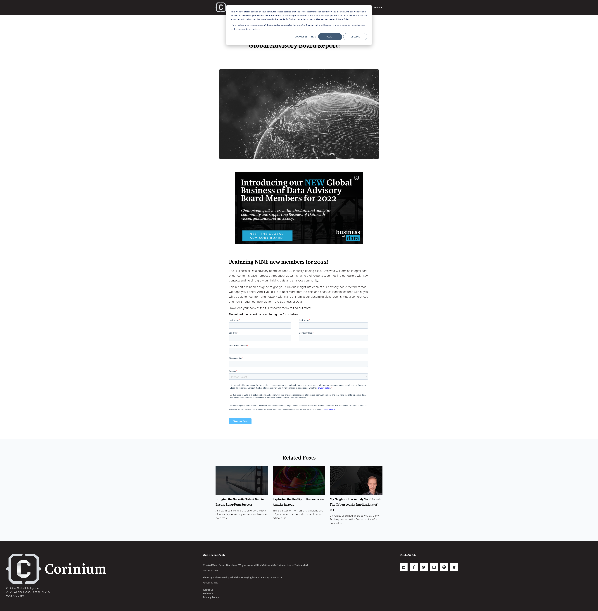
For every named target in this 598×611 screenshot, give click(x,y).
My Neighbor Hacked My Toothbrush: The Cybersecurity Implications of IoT (356, 504)
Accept (330, 36)
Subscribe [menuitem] (208, 593)
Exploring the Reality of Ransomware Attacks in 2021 (298, 502)
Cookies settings (305, 36)
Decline (355, 36)
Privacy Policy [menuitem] (211, 597)
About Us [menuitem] (208, 590)
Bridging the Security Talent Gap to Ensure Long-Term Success (240, 502)
